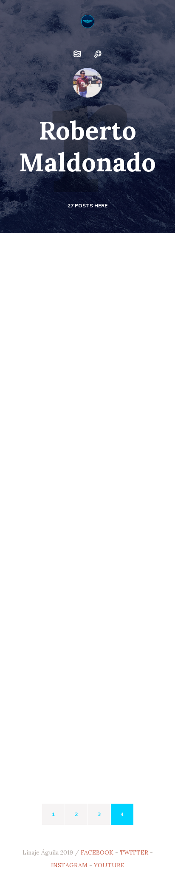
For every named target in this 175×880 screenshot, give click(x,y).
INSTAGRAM (69, 865)
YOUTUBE (109, 865)
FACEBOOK (97, 852)
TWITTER (134, 852)
